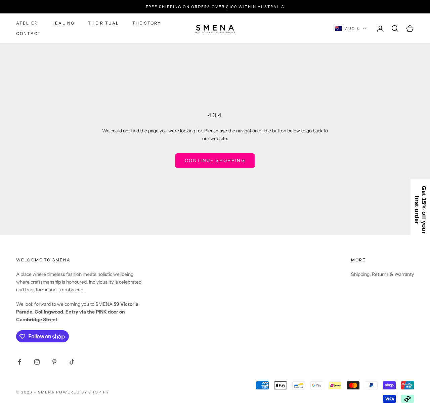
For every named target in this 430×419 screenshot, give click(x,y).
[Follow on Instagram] (37, 362)
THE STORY (146, 23)
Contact (28, 33)
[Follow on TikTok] (72, 362)
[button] (420, 210)
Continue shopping (215, 160)
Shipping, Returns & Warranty (382, 274)
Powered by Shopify (83, 392)
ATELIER (27, 23)
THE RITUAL (103, 23)
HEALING (63, 23)
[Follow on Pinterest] (54, 362)
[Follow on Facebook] (19, 362)
